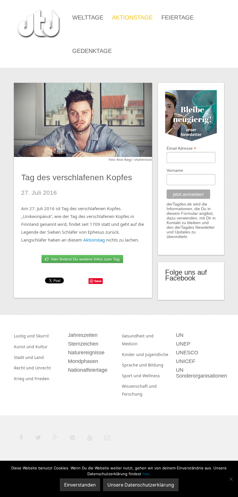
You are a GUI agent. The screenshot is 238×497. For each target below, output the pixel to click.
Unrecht (43, 368)
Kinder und (133, 354)
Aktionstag (94, 240)
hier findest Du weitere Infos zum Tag (84, 259)
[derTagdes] (38, 24)
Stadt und (24, 357)
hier (146, 473)
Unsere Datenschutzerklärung (140, 485)
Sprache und (135, 365)
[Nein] (231, 479)
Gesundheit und (138, 336)
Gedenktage (92, 51)
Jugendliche (156, 354)
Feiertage (177, 17)
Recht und (24, 368)
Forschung (132, 394)
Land (39, 357)
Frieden (42, 378)
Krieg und (24, 378)
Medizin (130, 343)
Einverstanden (80, 485)
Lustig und (25, 336)
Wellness (151, 375)
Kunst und (24, 346)
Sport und (132, 375)
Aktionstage (132, 17)
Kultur (41, 346)
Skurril (42, 336)
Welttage (87, 17)
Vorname (175, 170)
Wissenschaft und (139, 386)
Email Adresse (181, 148)
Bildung (155, 365)
